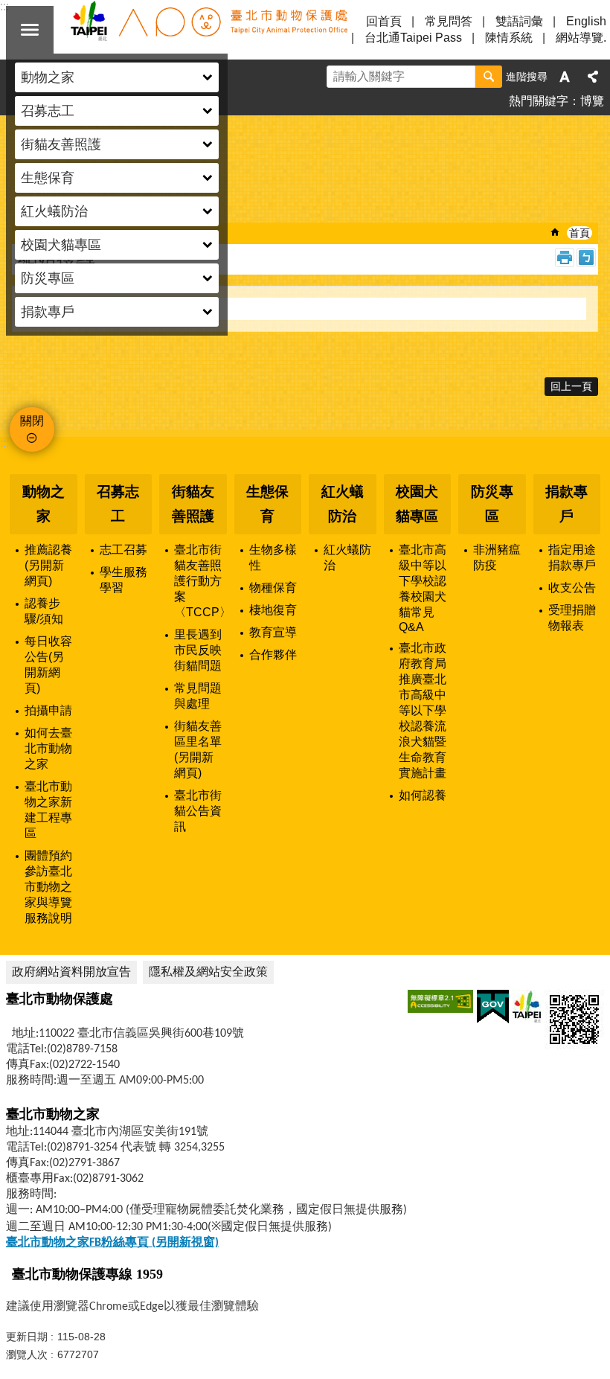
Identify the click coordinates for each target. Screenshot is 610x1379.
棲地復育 (273, 610)
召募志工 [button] (47, 110)
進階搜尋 (527, 77)
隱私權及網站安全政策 (208, 971)
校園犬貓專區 (417, 504)
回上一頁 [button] (571, 386)
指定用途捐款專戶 (572, 557)
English (586, 21)
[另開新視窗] (440, 1001)
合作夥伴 (273, 654)
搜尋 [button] (488, 76)
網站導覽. (581, 37)
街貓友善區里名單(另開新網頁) (198, 749)
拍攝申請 (48, 710)
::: (4, 443)
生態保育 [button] (47, 177)
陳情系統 (509, 37)
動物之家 (43, 504)
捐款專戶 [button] (47, 311)
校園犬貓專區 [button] (61, 244)
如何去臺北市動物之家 (48, 748)
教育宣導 (273, 632)
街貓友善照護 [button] (61, 144)
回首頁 (384, 21)
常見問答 (448, 21)
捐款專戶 (566, 504)
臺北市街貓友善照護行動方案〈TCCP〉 (200, 580)
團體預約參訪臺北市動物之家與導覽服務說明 (48, 886)
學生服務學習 (123, 580)
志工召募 (123, 549)
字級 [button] (564, 76)
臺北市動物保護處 (208, 30)
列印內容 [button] (564, 257)
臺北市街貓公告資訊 (198, 811)
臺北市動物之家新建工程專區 (48, 809)
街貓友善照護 (193, 504)
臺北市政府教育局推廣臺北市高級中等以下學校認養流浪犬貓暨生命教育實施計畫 (422, 710)
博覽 (592, 101)
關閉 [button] (30, 30)
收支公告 (572, 587)
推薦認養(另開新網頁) (48, 565)
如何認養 (422, 795)
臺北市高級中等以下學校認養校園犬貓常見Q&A (422, 588)
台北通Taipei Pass (413, 37)
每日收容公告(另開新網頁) (48, 664)
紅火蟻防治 (342, 504)
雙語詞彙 (519, 21)
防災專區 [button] (47, 278)
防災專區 (492, 504)
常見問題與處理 (198, 696)
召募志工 (118, 504)
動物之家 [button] (47, 77)
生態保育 (267, 504)
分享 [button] (593, 76)
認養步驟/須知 (44, 611)
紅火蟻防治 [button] (54, 211)
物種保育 (273, 587)
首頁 (579, 233)
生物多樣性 (273, 557)
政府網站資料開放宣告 (71, 971)
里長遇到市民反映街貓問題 (198, 650)
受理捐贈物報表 (572, 618)
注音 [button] (586, 257)
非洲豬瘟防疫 (497, 557)
